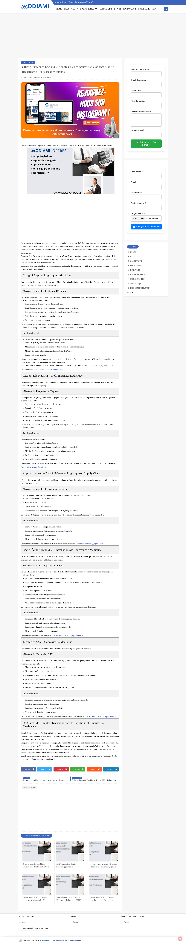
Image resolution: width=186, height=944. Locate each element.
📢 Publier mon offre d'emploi (146, 143)
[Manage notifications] (180, 939)
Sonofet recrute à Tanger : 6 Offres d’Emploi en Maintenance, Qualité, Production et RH (103, 865)
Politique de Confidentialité (84, 2)
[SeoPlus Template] (20, 940)
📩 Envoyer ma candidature (146, 226)
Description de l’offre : (141, 111)
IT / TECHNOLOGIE (127, 9)
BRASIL (133, 252)
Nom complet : (137, 171)
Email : (134, 182)
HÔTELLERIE (144, 9)
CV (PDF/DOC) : (138, 213)
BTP (116, 9)
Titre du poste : (138, 101)
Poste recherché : (139, 203)
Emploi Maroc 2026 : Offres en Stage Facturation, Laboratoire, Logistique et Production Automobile (101, 899)
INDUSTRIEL (69, 9)
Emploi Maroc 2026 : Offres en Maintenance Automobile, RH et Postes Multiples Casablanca (34, 899)
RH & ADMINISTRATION (87, 9)
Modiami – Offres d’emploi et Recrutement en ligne (61, 940)
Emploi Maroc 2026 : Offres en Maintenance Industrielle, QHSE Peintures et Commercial (68, 899)
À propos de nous (61, 2)
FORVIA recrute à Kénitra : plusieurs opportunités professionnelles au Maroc (66, 865)
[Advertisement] (93, 37)
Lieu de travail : (138, 130)
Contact (71, 2)
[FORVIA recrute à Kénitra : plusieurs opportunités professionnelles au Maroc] (70, 851)
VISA (154, 9)
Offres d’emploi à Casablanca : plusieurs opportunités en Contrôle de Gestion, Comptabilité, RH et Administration (35, 865)
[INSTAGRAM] (166, 2)
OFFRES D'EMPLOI (137, 279)
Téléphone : (136, 90)
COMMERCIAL (106, 9)
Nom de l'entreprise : (140, 69)
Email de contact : (139, 80)
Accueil (24, 922)
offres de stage (135, 283)
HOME (59, 9)
